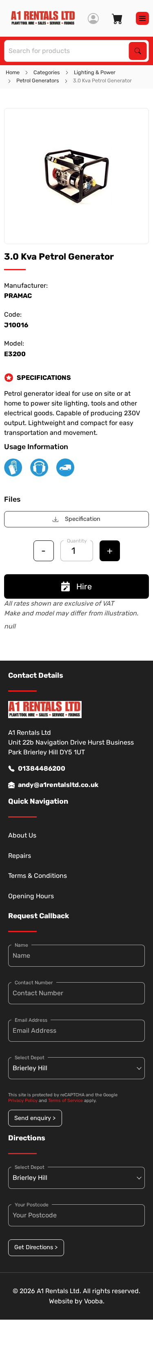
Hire (84, 586)
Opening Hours (31, 896)
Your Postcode (32, 1205)
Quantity (77, 541)
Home (13, 72)
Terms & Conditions (37, 875)
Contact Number (34, 982)
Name (21, 945)
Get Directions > (36, 1247)
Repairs (19, 856)
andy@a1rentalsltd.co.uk (58, 785)
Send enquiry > (34, 1118)
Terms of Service (65, 1100)
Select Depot (29, 1057)
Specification (82, 519)
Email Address (31, 1020)
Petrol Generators (37, 80)
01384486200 (41, 768)
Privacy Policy (23, 1100)
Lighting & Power (94, 72)
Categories (46, 72)
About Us (22, 835)
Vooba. (94, 1301)
